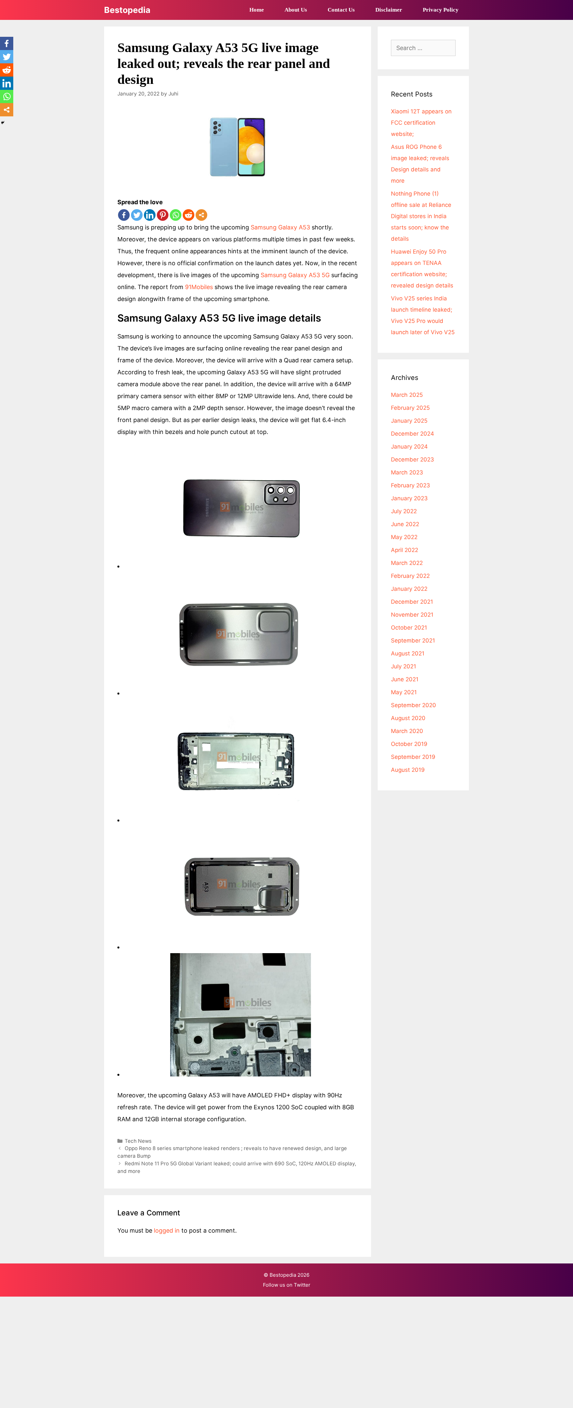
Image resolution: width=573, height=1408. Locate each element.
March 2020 (407, 731)
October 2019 (409, 744)
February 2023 (410, 485)
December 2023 (412, 459)
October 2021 (409, 627)
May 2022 (404, 537)
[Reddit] (188, 215)
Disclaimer (388, 10)
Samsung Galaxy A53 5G (295, 275)
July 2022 (404, 511)
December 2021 (412, 601)
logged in (167, 1230)
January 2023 (409, 498)
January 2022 (409, 588)
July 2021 (403, 666)
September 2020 (413, 705)
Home (256, 10)
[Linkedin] (150, 215)
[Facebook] (124, 215)
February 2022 (410, 576)
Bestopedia (127, 10)
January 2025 (409, 420)
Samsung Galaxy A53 (281, 227)
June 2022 (405, 524)
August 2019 (408, 769)
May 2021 (404, 692)
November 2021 (412, 614)
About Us (296, 10)
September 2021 (413, 640)
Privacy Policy (441, 10)
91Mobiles (199, 286)
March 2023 (407, 472)
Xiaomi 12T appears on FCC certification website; (421, 122)
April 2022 (404, 550)
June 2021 (404, 679)
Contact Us (341, 10)
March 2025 (407, 395)
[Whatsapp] (175, 215)
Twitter (302, 1285)
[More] (201, 215)
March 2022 (407, 563)
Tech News (138, 1141)
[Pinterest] (162, 215)
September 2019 (413, 757)
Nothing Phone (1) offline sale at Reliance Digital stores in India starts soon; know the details (421, 216)
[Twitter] (137, 215)
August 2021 (407, 653)
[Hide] (2, 122)
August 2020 (408, 718)
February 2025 (410, 407)
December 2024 (412, 433)
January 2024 (409, 446)
